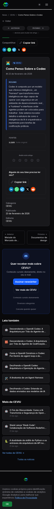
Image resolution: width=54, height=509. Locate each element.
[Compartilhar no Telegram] (14, 50)
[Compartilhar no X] (19, 50)
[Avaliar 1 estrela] (14, 160)
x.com (12, 142)
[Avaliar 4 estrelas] (32, 160)
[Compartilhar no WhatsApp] (9, 50)
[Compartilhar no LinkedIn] (4, 50)
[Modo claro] (39, 4)
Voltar (8, 21)
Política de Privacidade (26, 497)
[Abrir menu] (47, 5)
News (4, 15)
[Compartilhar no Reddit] (24, 50)
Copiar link (29, 42)
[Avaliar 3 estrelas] (26, 160)
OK (7, 504)
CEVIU (12, 15)
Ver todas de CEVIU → (13, 453)
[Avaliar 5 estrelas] (38, 160)
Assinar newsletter (26, 281)
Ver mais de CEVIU (26, 289)
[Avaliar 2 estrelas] (20, 160)
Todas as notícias (25, 459)
